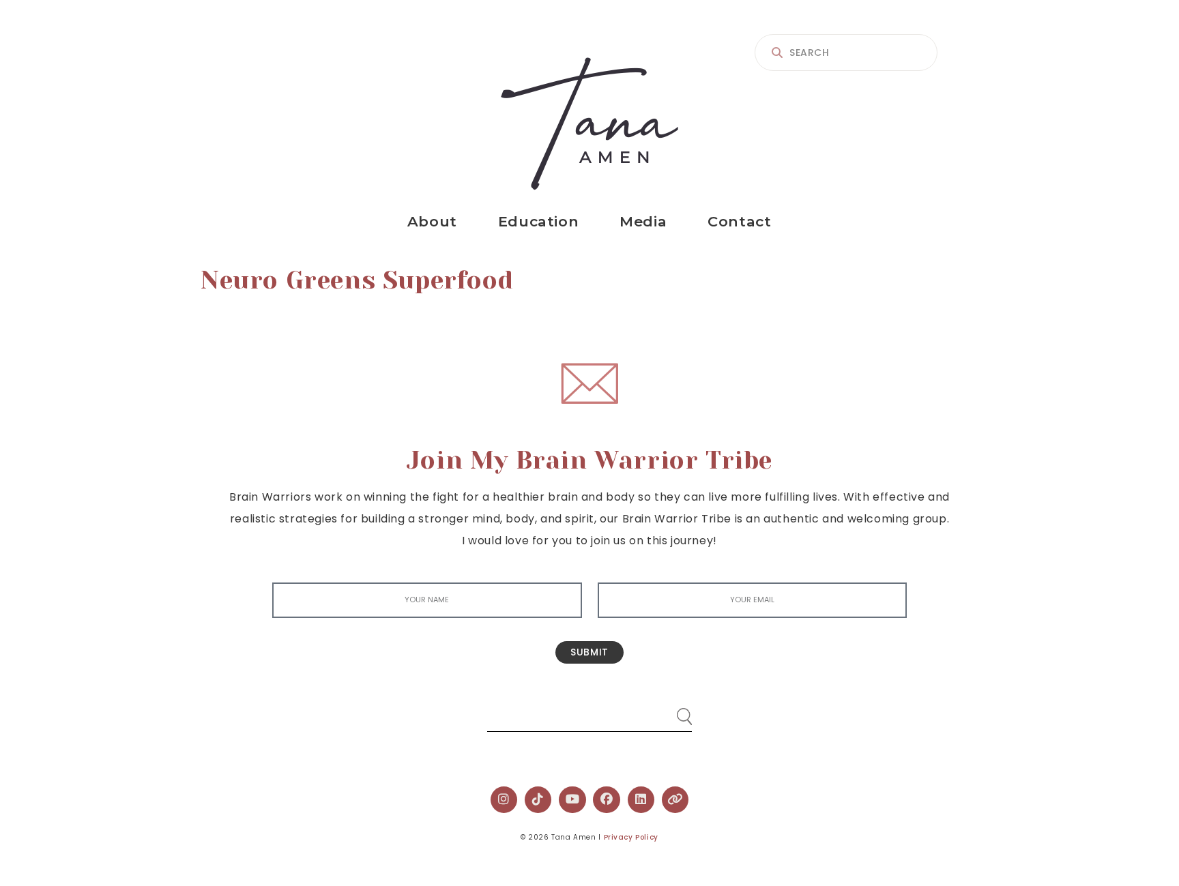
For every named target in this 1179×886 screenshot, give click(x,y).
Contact (739, 221)
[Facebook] (606, 800)
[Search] (671, 711)
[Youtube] (572, 800)
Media (643, 221)
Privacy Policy (631, 837)
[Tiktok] (538, 800)
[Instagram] (504, 800)
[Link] (675, 800)
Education (538, 221)
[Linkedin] (641, 800)
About (432, 221)
